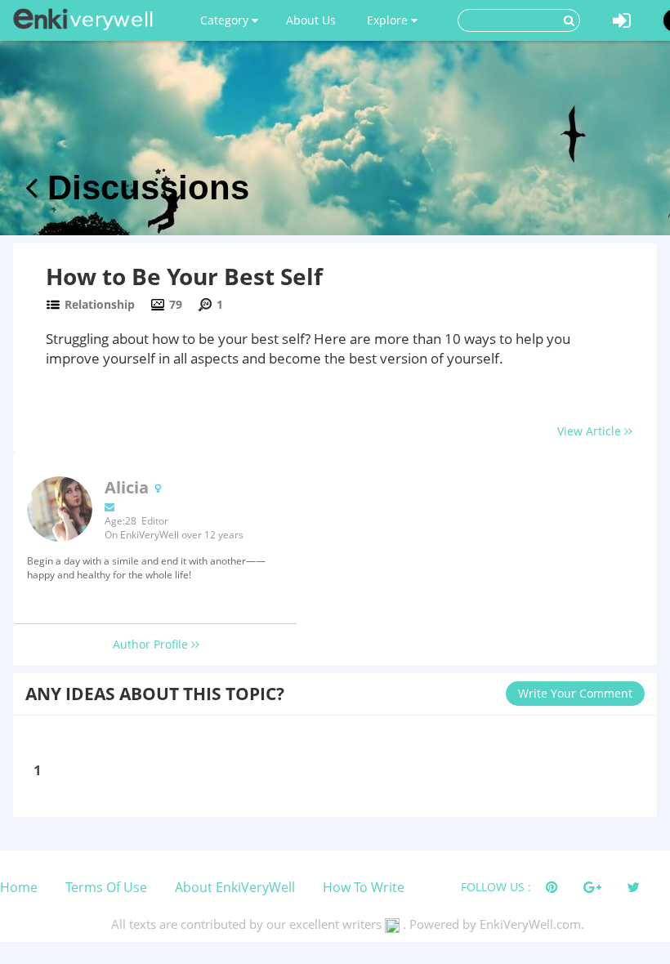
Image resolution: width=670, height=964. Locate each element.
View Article (590, 431)
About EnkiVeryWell (235, 887)
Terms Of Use (106, 887)
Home (19, 887)
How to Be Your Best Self (184, 276)
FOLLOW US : (496, 887)
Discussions (143, 187)
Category (226, 20)
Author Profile (152, 644)
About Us (311, 20)
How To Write (363, 887)
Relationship (100, 304)
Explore (389, 20)
